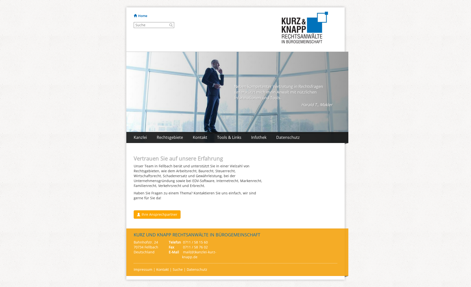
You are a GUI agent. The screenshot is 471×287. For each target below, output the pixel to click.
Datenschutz (288, 137)
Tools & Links (229, 137)
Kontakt (200, 137)
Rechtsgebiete (170, 137)
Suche (178, 269)
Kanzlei (140, 137)
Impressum (143, 269)
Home (142, 16)
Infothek (258, 137)
